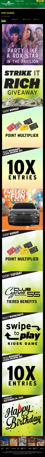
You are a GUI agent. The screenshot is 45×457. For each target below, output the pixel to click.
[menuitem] (16, 1)
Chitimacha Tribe (35, 448)
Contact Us (7, 448)
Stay (18, 4)
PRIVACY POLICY (39, 452)
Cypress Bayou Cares (23, 448)
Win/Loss (42, 448)
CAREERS (41, 4)
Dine (27, 4)
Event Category (3, 18)
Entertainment (33, 4)
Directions (14, 448)
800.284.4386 (5, 452)
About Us (2, 448)
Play (22, 4)
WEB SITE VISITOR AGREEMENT (30, 452)
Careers (29, 448)
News (18, 448)
